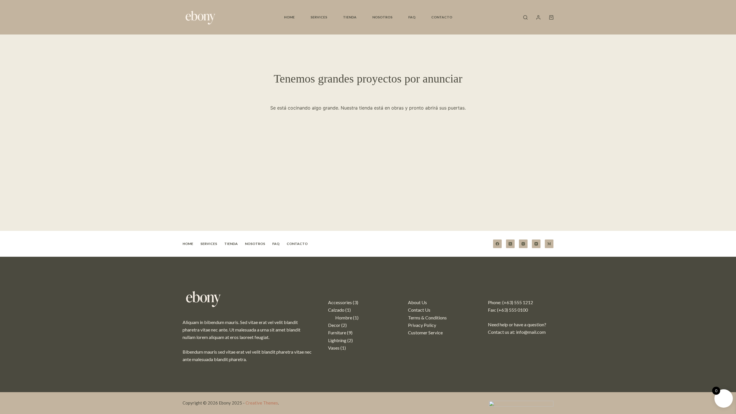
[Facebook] (497, 243)
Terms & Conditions (427, 317)
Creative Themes (262, 402)
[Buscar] (525, 17)
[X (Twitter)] (510, 243)
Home (289, 17)
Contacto (441, 17)
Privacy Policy (422, 325)
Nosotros (382, 17)
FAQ (411, 17)
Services (318, 17)
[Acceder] (538, 17)
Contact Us (419, 310)
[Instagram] (523, 243)
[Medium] (549, 243)
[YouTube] (536, 243)
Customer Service (425, 332)
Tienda (349, 17)
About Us (417, 302)
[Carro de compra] (551, 17)
